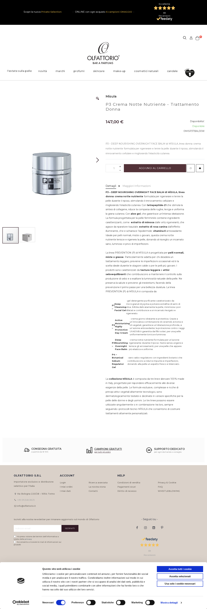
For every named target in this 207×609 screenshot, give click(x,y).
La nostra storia (97, 486)
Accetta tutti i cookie (180, 569)
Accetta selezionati (180, 576)
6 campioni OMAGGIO (119, 11)
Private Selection (51, 11)
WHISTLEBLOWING (169, 491)
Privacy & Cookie (167, 482)
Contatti (93, 491)
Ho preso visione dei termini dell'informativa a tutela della (36, 537)
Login (63, 482)
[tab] (111, 186)
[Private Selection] (190, 73)
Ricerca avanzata (98, 482)
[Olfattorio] (103, 53)
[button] (97, 100)
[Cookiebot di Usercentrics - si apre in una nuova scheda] (21, 602)
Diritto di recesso (126, 491)
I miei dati (65, 491)
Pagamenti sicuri (126, 486)
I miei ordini (66, 486)
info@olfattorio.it (26, 506)
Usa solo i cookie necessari (180, 583)
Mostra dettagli (169, 602)
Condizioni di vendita (128, 482)
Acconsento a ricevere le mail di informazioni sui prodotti (37, 543)
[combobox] (186, 38)
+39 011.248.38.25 (26, 500)
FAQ (160, 486)
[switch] (91, 602)
